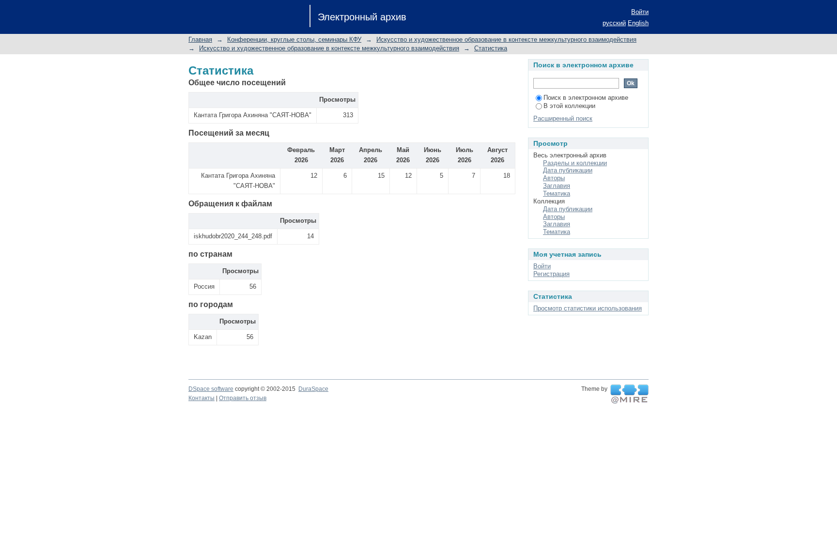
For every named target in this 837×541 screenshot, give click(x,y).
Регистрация (551, 274)
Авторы (554, 178)
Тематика (556, 193)
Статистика (490, 48)
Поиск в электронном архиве (585, 97)
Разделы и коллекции (575, 163)
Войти (640, 11)
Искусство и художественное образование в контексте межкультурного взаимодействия (506, 39)
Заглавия (556, 185)
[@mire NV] (629, 394)
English (638, 23)
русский (614, 23)
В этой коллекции (569, 105)
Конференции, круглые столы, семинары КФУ (294, 39)
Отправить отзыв (242, 398)
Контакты (201, 398)
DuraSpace (313, 389)
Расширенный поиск (562, 118)
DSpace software (210, 389)
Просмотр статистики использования (587, 308)
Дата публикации (567, 170)
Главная (200, 39)
